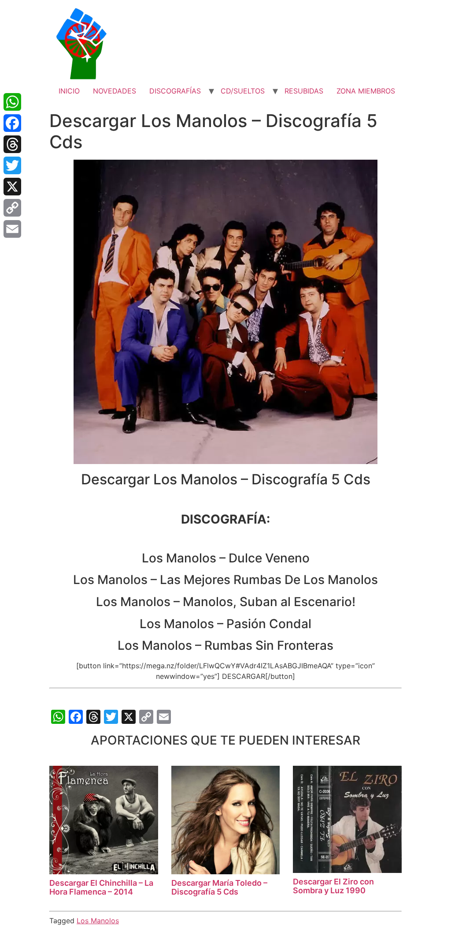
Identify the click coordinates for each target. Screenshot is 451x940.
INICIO (69, 90)
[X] (12, 186)
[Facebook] (12, 123)
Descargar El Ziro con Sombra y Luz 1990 (333, 886)
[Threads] (12, 144)
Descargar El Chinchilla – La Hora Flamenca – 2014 (101, 887)
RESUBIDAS (304, 90)
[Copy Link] (12, 207)
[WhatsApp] (12, 101)
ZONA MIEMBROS (365, 90)
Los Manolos (98, 920)
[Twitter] (12, 165)
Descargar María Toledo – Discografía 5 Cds (219, 887)
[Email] (12, 229)
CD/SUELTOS (243, 90)
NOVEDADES (114, 90)
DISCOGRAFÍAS (175, 90)
